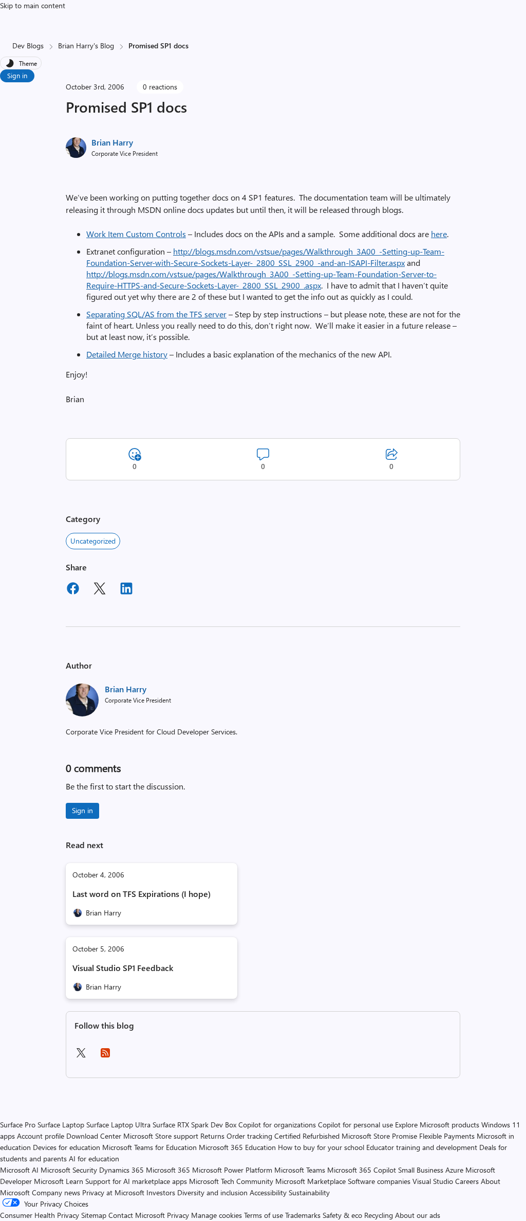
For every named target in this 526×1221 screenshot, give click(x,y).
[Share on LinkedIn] (126, 590)
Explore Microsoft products (437, 1124)
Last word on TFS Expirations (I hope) (141, 893)
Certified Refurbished (307, 1136)
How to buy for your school (321, 1147)
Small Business (420, 1170)
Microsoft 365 (168, 1170)
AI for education (94, 1158)
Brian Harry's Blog (86, 45)
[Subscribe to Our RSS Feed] (105, 1056)
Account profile (40, 1136)
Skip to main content (32, 5)
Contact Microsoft (136, 1215)
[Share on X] (99, 590)
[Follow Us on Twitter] (80, 1056)
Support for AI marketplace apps (136, 1181)
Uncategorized (93, 541)
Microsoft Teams (299, 1170)
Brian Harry (112, 142)
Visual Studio (432, 1181)
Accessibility (268, 1192)
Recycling (378, 1215)
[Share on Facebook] (73, 590)
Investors (160, 1192)
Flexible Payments (447, 1136)
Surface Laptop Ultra (118, 1124)
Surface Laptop (60, 1124)
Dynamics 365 (121, 1170)
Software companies (379, 1181)
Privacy (179, 1215)
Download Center (93, 1136)
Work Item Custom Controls (136, 233)
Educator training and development (421, 1147)
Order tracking (249, 1136)
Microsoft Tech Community (231, 1181)
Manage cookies (216, 1215)
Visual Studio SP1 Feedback (122, 967)
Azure (454, 1170)
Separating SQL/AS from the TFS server (156, 314)
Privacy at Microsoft (113, 1192)
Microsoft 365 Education (237, 1147)
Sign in (17, 75)
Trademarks (303, 1215)
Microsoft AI (19, 1170)
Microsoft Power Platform (232, 1170)
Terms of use (263, 1215)
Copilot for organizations (277, 1124)
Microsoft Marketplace (310, 1181)
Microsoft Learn (58, 1181)
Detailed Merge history (126, 354)
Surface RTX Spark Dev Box (194, 1124)
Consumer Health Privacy (39, 1215)
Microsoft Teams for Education (149, 1147)
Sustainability (309, 1192)
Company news (56, 1192)
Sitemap (93, 1215)
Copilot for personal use (355, 1124)
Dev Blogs (28, 45)
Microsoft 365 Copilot (361, 1170)
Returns (212, 1136)
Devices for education (66, 1147)
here (439, 233)
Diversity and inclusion (212, 1192)
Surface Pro (17, 1124)
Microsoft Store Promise (379, 1136)
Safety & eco (342, 1215)
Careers (467, 1181)
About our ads (417, 1215)
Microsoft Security (69, 1170)
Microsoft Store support (160, 1136)
